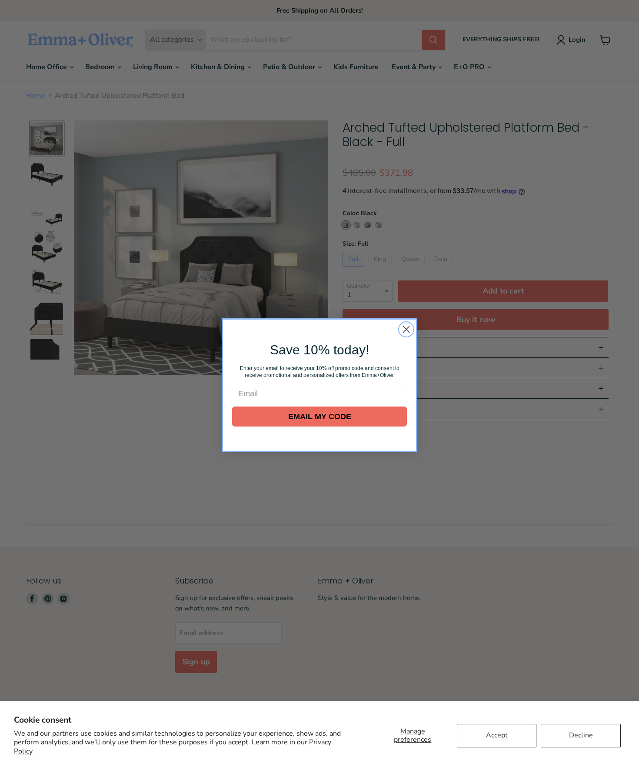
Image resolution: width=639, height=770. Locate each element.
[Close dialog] (406, 329)
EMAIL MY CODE (319, 416)
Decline (581, 735)
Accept (497, 735)
